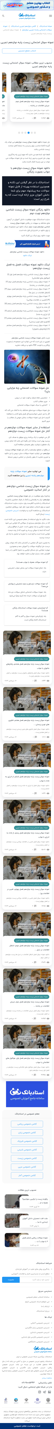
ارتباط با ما (45, 1306)
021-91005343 (28, 1382)
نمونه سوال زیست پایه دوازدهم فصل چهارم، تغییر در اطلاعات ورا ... (28, 891)
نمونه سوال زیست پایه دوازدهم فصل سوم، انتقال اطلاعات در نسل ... (29, 947)
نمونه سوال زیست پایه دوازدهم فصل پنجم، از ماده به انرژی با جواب (28, 835)
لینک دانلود (27, 255)
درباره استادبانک (42, 1311)
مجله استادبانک (45, 26)
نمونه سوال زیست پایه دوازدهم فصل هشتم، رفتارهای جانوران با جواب (27, 666)
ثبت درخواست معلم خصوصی (27, 1426)
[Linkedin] (49, 1392)
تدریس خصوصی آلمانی (40, 1323)
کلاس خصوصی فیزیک (27, 1141)
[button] (35, 133)
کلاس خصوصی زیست (27, 1158)
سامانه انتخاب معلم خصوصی (37, 1297)
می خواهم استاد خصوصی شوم (37, 1302)
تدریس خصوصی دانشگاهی (38, 1342)
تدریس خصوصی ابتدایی (39, 1332)
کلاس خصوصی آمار (27, 1175)
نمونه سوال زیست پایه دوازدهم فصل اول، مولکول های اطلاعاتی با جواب (27, 1060)
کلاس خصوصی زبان (27, 1132)
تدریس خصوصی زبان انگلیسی (37, 1328)
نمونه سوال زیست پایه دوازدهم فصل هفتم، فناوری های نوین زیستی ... (28, 722)
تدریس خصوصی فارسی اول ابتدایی (35, 1337)
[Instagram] (39, 1392)
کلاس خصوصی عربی (27, 1166)
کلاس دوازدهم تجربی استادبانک (23, 26)
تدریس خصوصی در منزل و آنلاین (28, 1361)
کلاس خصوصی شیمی (27, 1149)
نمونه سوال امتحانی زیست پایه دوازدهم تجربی (32, 96)
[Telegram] (44, 1392)
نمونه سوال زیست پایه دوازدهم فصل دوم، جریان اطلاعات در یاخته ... (32, 103)
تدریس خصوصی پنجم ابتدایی (13, 1371)
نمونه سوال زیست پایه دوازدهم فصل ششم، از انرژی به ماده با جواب (27, 778)
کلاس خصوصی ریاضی (27, 1124)
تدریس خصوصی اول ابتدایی (35, 1371)
